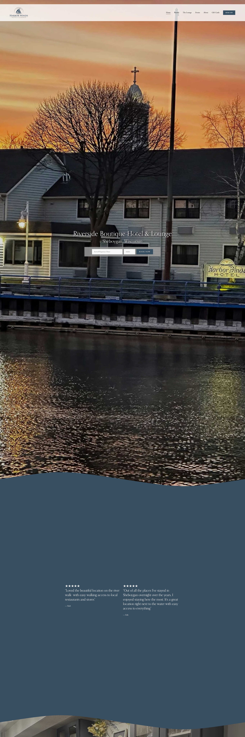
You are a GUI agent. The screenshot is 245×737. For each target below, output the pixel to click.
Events (197, 12)
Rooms (176, 12)
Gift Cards (215, 12)
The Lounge (187, 12)
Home (168, 12)
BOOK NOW (229, 12)
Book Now (144, 252)
